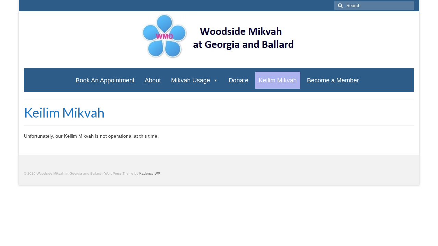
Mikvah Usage (190, 80)
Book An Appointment (105, 80)
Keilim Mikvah (278, 80)
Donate (238, 80)
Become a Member (333, 80)
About (153, 80)
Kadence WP (149, 173)
